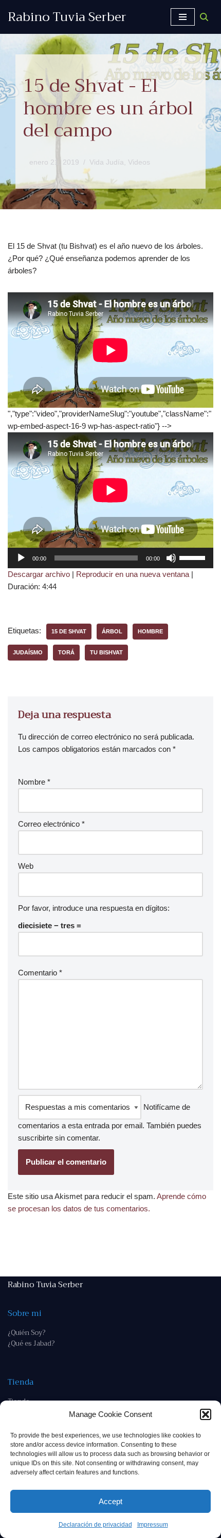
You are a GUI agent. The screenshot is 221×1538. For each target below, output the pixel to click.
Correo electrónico (51, 824)
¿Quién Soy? (26, 1333)
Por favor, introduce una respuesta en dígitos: (94, 908)
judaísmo (28, 652)
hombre (150, 631)
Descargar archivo (39, 574)
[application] (110, 558)
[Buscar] (204, 17)
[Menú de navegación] (183, 17)
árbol (112, 631)
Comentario (40, 972)
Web (25, 866)
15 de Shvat (68, 631)
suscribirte (35, 1137)
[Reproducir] (21, 558)
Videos (139, 162)
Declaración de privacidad (95, 1524)
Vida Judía (106, 162)
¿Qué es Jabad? (31, 1343)
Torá (66, 652)
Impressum (152, 1524)
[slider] (193, 557)
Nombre (34, 781)
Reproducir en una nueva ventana (132, 574)
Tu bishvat (106, 652)
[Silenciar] (171, 558)
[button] (205, 1414)
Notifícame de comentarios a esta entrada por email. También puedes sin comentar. (109, 1122)
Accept (110, 1501)
